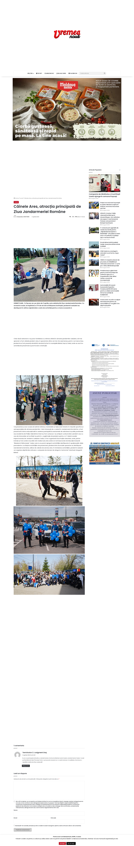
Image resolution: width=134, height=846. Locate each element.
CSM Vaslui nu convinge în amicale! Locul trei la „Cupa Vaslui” (109, 253)
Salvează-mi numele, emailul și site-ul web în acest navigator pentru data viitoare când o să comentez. (48, 826)
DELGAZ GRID (61, 73)
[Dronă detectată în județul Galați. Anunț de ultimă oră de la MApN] (94, 244)
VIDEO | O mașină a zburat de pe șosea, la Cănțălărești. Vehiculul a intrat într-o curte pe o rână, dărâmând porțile (110, 263)
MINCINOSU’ (50, 73)
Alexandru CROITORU (23, 217)
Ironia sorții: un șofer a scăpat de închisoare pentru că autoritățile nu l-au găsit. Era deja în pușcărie (110, 302)
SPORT (39, 73)
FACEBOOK (73, 73)
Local (21, 198)
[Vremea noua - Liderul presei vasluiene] (67, 34)
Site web (53, 818)
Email (15, 818)
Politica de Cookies (114, 843)
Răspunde (26, 766)
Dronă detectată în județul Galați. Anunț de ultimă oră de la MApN (110, 244)
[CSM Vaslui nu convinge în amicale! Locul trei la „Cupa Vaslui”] (94, 253)
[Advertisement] (67, 13)
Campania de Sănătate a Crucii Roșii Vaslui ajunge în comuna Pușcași (104, 195)
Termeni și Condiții (84, 843)
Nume (15, 810)
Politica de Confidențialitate (99, 843)
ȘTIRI (31, 73)
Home (17, 198)
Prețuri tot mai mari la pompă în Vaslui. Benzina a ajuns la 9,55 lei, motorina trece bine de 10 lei (110, 205)
